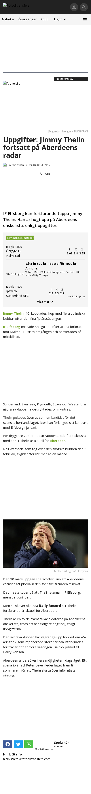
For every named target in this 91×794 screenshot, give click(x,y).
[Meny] (84, 19)
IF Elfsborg (11, 326)
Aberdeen (57, 440)
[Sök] (84, 7)
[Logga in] (74, 7)
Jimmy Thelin (13, 313)
